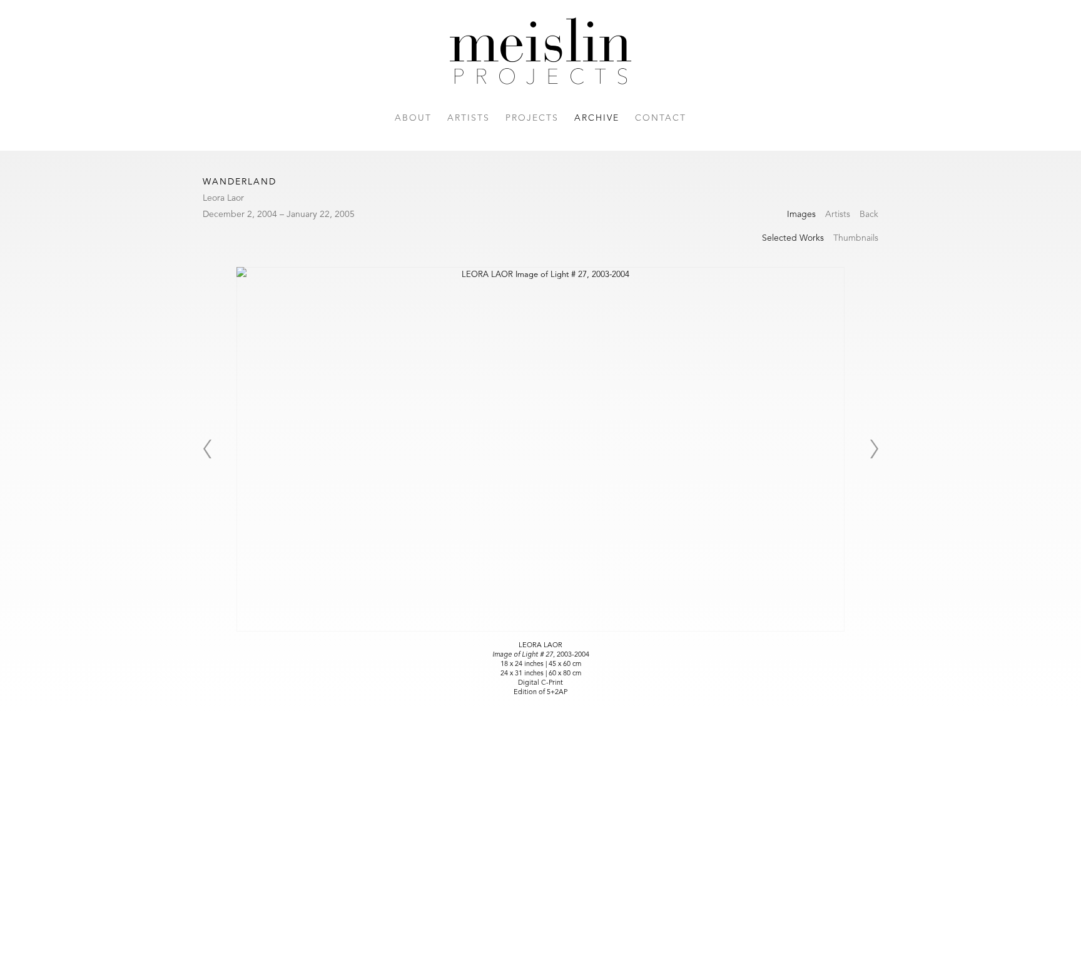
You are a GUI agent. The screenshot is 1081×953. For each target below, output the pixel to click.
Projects (532, 118)
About (413, 118)
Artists (468, 118)
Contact (660, 118)
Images (801, 214)
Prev (207, 449)
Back (869, 214)
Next (874, 449)
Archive (596, 118)
